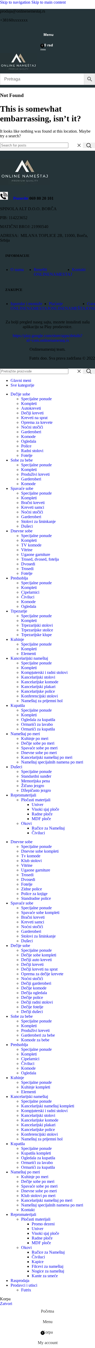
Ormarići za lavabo (37, 724)
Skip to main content (48, 2)
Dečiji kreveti (32, 413)
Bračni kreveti (33, 502)
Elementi (28, 653)
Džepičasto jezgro (36, 790)
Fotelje (26, 455)
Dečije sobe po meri (37, 743)
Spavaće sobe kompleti (40, 912)
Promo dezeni (43, 1224)
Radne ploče (42, 814)
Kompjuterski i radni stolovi (44, 672)
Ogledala (28, 441)
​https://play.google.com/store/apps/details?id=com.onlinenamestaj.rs (47, 338)
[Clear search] (79, 145)
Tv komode (30, 856)
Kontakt (28, 1210)
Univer (37, 804)
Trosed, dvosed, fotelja (40, 559)
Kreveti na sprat (34, 417)
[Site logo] (18, 71)
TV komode (31, 545)
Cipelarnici (30, 592)
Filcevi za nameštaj (47, 1266)
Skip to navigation (15, 2)
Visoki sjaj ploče (45, 809)
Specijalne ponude (36, 399)
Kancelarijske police (38, 691)
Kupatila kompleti (36, 1153)
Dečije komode (33, 988)
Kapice (38, 1261)
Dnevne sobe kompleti (40, 851)
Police (26, 446)
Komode (28, 436)
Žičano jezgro (32, 785)
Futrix (26, 1290)
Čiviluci (27, 597)
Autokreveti (31, 408)
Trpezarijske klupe (36, 634)
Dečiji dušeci (32, 1011)
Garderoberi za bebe (38, 1035)
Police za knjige (34, 893)
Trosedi (27, 568)
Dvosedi (28, 564)
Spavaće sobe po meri (39, 748)
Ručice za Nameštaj (48, 828)
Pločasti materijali (35, 800)
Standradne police (36, 898)
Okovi (26, 823)
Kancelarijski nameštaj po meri (46, 757)
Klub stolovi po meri (38, 1195)
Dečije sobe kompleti (38, 955)
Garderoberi (31, 432)
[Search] (89, 145)
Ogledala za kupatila (38, 719)
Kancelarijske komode (39, 682)
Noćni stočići (32, 427)
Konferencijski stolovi (39, 696)
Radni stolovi (32, 450)
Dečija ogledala (34, 992)
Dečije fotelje (32, 1007)
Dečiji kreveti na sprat (39, 969)
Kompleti (29, 403)
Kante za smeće (45, 1276)
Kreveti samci (32, 507)
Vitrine (26, 550)
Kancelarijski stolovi (38, 677)
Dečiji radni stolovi (37, 1002)
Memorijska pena (35, 781)
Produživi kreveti (35, 474)
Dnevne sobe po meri (39, 752)
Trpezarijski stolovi (37, 625)
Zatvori (6, 1303)
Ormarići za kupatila (38, 729)
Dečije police (32, 997)
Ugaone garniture (35, 554)
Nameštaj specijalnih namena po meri (52, 762)
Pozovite (18, 198)
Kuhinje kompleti (35, 1087)
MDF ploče (41, 818)
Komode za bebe (35, 1040)
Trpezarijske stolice (37, 630)
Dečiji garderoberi (36, 983)
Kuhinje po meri (34, 738)
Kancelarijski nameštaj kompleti (47, 1106)
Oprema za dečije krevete (42, 974)
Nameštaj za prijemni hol (42, 701)
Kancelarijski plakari (38, 686)
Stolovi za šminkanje (38, 521)
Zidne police (31, 889)
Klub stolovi (31, 860)
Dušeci (27, 526)
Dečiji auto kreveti (36, 959)
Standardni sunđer (36, 776)
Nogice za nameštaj (48, 1271)
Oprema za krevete (37, 422)
